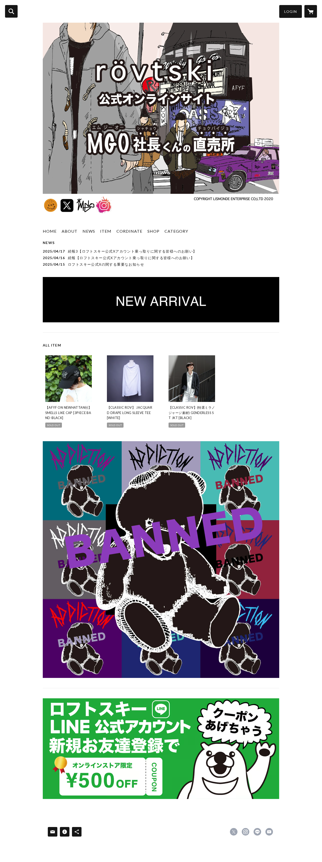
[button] (290, 11)
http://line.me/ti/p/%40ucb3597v (257, 832)
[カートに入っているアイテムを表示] (310, 11)
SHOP (153, 231)
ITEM (105, 231)
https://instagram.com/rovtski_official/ (245, 832)
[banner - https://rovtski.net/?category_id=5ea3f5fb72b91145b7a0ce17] (161, 559)
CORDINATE (129, 231)
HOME (50, 231)
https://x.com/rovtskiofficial (233, 832)
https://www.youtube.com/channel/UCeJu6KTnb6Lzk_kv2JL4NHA (269, 832)
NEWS (89, 231)
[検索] (11, 11)
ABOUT (69, 231)
